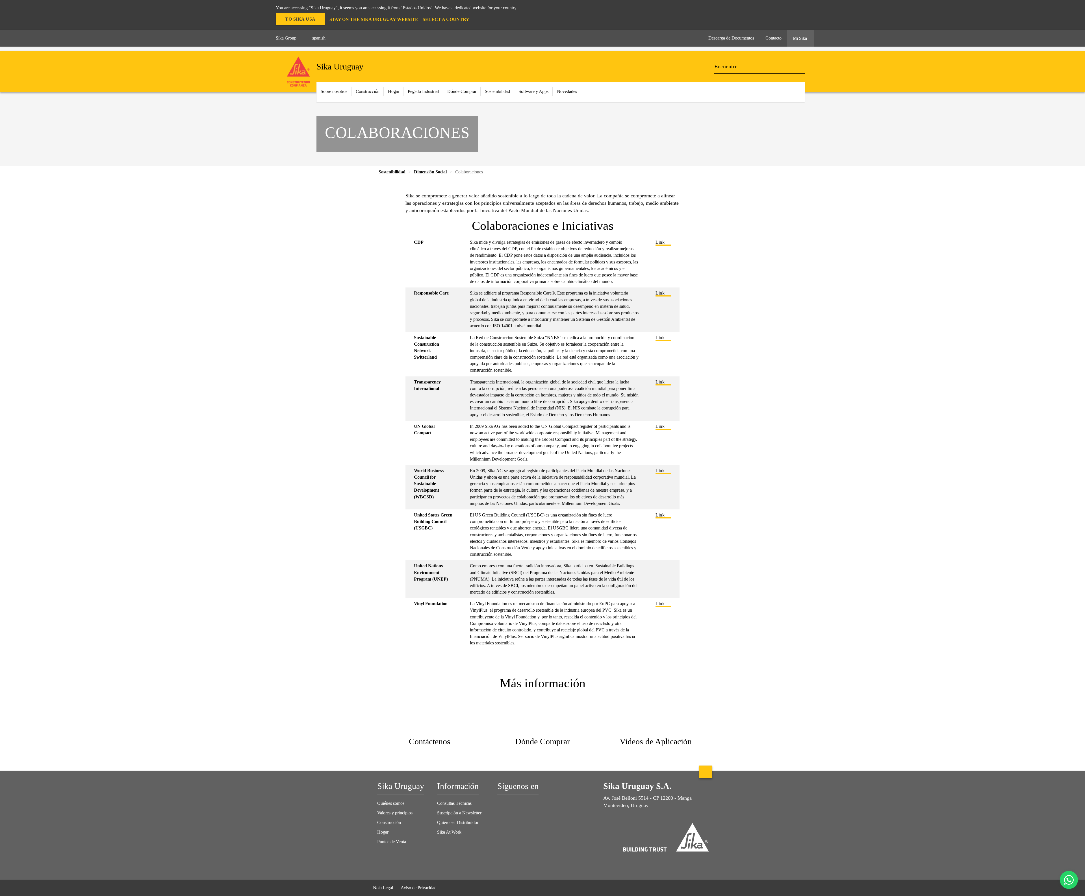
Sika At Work (449, 832)
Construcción (389, 822)
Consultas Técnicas (454, 803)
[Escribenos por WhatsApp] (1069, 880)
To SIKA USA (300, 19)
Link (660, 242)
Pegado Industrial (423, 91)
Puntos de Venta (391, 841)
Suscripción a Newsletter (459, 812)
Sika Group (286, 38)
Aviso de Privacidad (419, 887)
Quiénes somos (390, 803)
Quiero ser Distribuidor (457, 822)
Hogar (383, 832)
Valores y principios (395, 812)
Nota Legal (383, 887)
